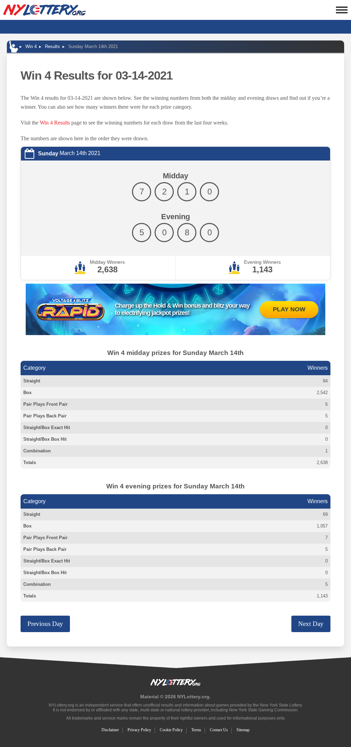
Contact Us (219, 729)
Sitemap (243, 729)
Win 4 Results (55, 123)
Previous (45, 623)
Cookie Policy (171, 729)
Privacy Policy (139, 729)
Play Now (289, 309)
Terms (196, 729)
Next (311, 623)
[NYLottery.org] (44, 10)
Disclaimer (110, 729)
